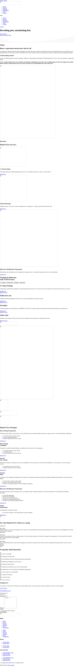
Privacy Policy (6, 642)
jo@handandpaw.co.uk (5, 590)
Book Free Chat (6, 655)
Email (1, 594)
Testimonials (6, 10)
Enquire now (3, 441)
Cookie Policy (6, 643)
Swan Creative (11, 665)
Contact (4, 13)
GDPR (1, 609)
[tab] (3, 282)
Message (2, 608)
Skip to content (3, 0)
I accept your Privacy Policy (8, 610)
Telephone (2, 596)
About (4, 6)
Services (5, 7)
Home (4, 621)
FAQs (4, 11)
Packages (5, 9)
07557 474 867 (3, 588)
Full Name (2, 593)
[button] (37, 15)
